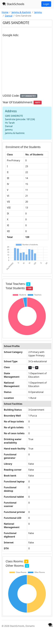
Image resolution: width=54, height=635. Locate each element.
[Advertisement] (27, 67)
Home (5, 12)
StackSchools (15, 4)
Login (46, 4)
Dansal (8, 15)
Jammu (38, 12)
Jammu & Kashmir (21, 12)
